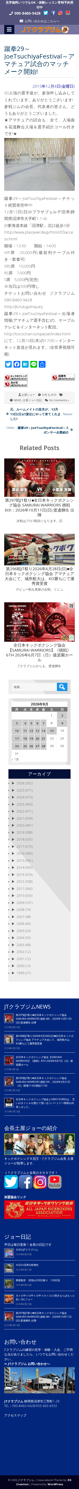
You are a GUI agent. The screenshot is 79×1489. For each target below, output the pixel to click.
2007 (20, 917)
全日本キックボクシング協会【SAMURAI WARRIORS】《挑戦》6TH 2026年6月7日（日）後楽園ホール (44, 1060)
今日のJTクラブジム (27, 1249)
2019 (20, 832)
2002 (20, 952)
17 (17, 738)
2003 (20, 945)
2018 (20, 839)
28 (43, 746)
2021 (20, 818)
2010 (20, 895)
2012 (20, 881)
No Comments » (59, 400)
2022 (20, 811)
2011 (20, 888)
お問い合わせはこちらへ (42, 21)
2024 (20, 797)
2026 (20, 783)
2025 (20, 790)
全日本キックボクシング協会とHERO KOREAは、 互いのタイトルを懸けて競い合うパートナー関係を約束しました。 (45, 1103)
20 (37, 738)
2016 (20, 853)
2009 (20, 903)
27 (37, 746)
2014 (20, 867)
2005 (20, 931)
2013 (20, 874)
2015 (20, 860)
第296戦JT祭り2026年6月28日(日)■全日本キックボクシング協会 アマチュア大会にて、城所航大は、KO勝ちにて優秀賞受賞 (45, 1039)
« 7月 (15, 759)
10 (17, 731)
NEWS (17, 400)
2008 (20, 909)
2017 (20, 846)
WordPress (55, 1484)
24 (17, 746)
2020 (20, 825)
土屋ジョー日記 (32, 400)
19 (31, 738)
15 (52, 731)
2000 (20, 966)
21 (43, 738)
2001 (20, 959)
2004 (20, 938)
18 (25, 738)
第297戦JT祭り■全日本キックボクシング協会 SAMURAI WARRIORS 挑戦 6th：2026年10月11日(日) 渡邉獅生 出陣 (44, 1018)
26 (31, 746)
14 (43, 731)
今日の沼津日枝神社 (27, 1265)
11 (25, 731)
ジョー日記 (17, 1236)
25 (25, 746)
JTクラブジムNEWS (27, 1006)
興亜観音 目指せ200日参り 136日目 (39, 1280)
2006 (20, 924)
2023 (20, 804)
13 (37, 731)
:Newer (41, 414)
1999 (20, 973)
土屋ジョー (28, 395)
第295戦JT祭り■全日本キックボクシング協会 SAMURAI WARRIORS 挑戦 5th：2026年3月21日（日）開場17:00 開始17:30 (43, 1081)
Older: (37, 430)
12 (31, 731)
